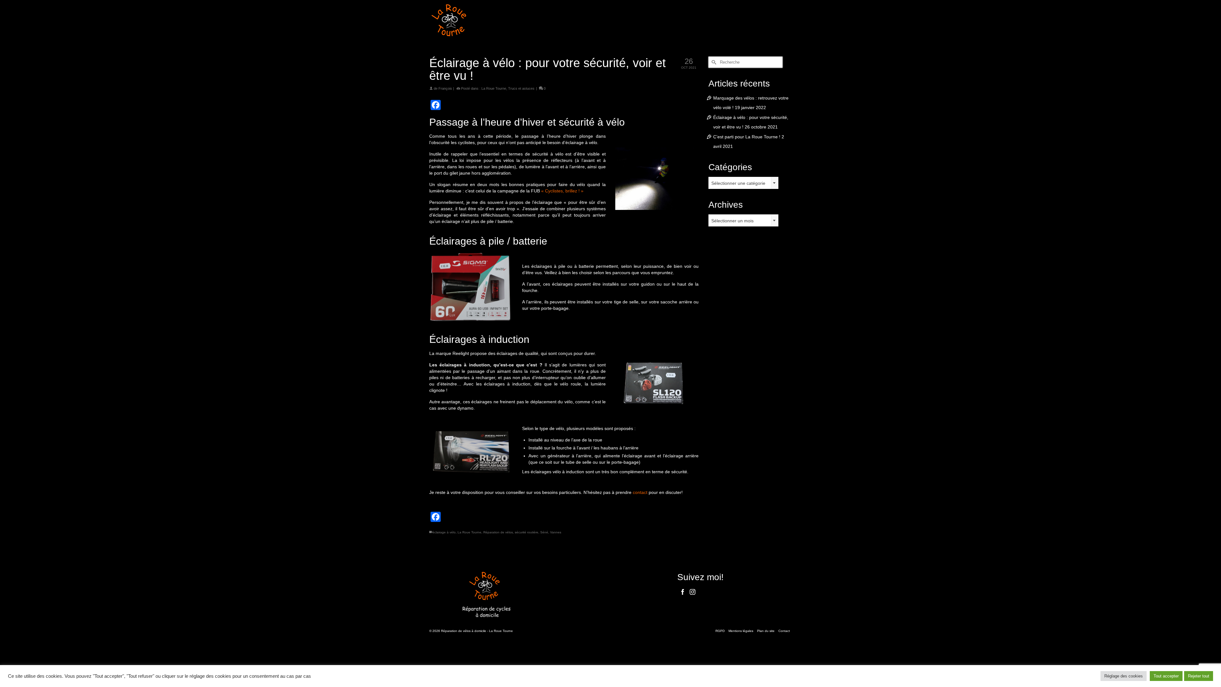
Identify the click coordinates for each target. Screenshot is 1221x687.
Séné (544, 532)
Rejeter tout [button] (1198, 676)
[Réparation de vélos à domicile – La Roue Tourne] (486, 20)
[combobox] (743, 183)
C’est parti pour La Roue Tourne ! (746, 136)
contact (640, 492)
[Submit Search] (713, 62)
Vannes (555, 532)
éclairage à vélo (444, 532)
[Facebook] (682, 592)
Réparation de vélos (498, 532)
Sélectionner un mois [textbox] (732, 220)
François (445, 88)
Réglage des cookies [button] (1123, 676)
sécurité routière (526, 532)
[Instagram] (692, 592)
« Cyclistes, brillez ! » (562, 190)
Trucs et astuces (521, 88)
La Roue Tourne (493, 88)
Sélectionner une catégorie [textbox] (738, 183)
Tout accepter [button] (1166, 676)
